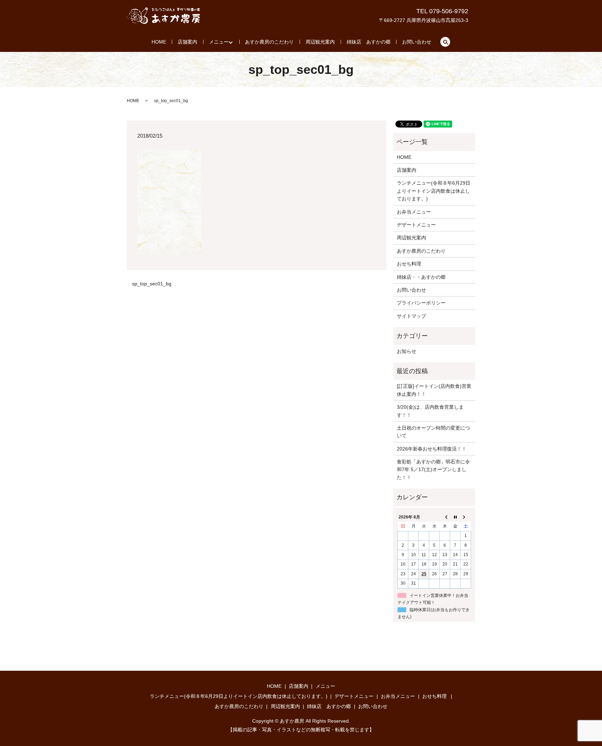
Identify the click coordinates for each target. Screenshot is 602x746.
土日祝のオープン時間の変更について (433, 431)
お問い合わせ (416, 42)
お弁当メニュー (414, 212)
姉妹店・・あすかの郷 (421, 277)
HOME (159, 42)
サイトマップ (411, 316)
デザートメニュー (416, 225)
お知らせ (406, 351)
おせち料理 (409, 264)
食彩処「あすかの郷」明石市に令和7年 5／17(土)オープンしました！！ (433, 469)
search (445, 42)
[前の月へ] (445, 517)
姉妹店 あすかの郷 (369, 42)
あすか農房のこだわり (269, 42)
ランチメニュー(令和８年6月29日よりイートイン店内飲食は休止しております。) (433, 190)
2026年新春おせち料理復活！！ (431, 449)
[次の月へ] (466, 517)
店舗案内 (187, 42)
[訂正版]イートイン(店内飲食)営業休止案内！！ (434, 390)
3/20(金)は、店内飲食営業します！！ (430, 410)
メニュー (219, 42)
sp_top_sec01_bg (151, 283)
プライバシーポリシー (421, 303)
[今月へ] (455, 517)
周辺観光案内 (320, 42)
